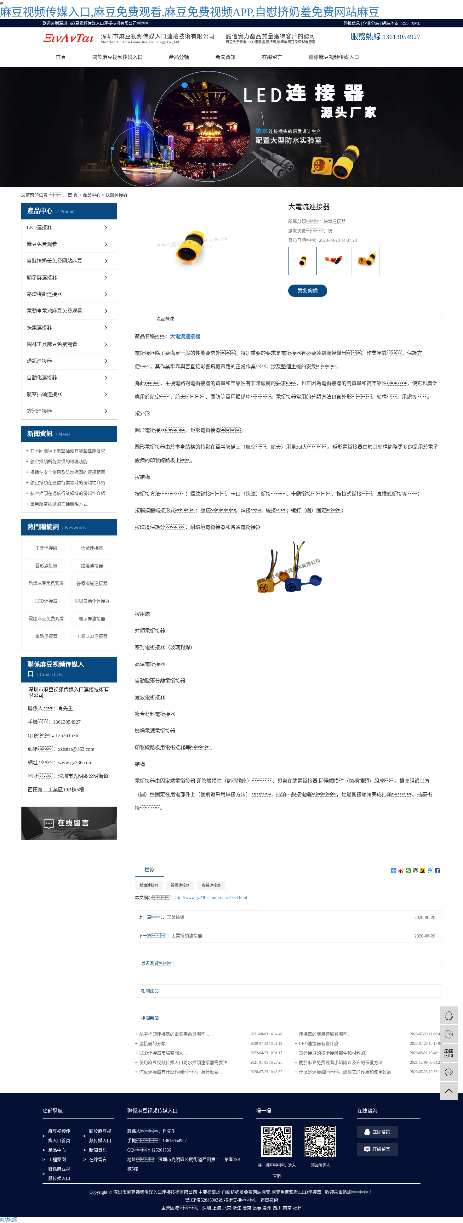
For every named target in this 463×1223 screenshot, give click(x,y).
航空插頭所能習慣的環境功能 (59, 461)
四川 (277, 1208)
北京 (226, 1208)
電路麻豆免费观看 (46, 618)
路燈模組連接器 (44, 294)
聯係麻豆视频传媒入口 (334, 57)
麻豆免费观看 (42, 244)
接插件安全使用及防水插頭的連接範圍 (67, 472)
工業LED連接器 (92, 636)
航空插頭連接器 (44, 394)
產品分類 (179, 57)
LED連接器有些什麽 (319, 1043)
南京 (287, 1208)
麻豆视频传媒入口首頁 (59, 1136)
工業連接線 (46, 548)
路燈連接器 (92, 565)
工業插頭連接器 (186, 935)
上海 (216, 1208)
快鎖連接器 (117, 195)
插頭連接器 (149, 885)
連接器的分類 (152, 1043)
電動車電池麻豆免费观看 (54, 311)
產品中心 (91, 195)
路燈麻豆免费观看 (46, 583)
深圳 (206, 1208)
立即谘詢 (381, 1132)
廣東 (247, 1208)
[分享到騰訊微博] (430, 870)
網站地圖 (390, 23)
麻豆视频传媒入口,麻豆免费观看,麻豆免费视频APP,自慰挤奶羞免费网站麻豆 (190, 12)
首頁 (61, 57)
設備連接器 (180, 885)
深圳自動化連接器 (92, 601)
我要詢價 (308, 290)
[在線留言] (449, 1072)
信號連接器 (92, 548)
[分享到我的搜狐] (423, 870)
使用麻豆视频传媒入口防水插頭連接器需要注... (185, 1062)
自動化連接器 (42, 377)
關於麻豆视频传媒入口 (117, 57)
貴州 (267, 1208)
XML (415, 23)
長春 (257, 1208)
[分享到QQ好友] (415, 870)
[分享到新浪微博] (401, 870)
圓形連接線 (46, 565)
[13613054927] (449, 1034)
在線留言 (272, 57)
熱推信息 (352, 23)
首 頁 (73, 195)
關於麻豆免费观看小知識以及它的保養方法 (341, 1062)
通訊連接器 (39, 361)
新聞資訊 (225, 57)
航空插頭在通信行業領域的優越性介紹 (67, 482)
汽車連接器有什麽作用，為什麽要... (180, 1072)
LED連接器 (39, 227)
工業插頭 (176, 917)
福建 (297, 1208)
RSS (405, 23)
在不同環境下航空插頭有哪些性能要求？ (71, 451)
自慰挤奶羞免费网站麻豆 (54, 260)
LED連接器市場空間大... (163, 1053)
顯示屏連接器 (42, 277)
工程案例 (57, 1159)
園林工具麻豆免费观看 (52, 344)
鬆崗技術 (268, 1200)
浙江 (236, 1208)
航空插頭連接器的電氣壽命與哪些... (174, 1034)
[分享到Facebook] (437, 870)
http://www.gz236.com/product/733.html (210, 897)
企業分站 (371, 23)
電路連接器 (46, 636)
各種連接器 (211, 885)
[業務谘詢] (449, 1015)
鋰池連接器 (39, 411)
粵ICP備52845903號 (204, 1200)
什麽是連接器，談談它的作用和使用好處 (345, 1072)
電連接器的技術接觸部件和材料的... (334, 1053)
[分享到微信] (408, 870)
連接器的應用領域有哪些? (324, 1034)
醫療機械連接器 (92, 583)
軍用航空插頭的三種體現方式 (59, 504)
